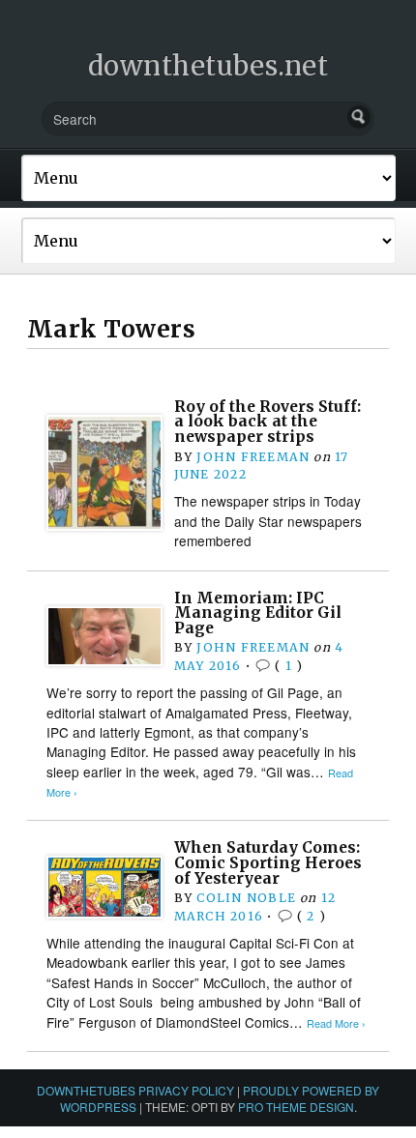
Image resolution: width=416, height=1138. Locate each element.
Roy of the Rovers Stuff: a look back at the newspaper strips (267, 421)
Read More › (336, 1023)
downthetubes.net (208, 65)
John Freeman (253, 457)
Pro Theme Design (296, 1106)
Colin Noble (245, 897)
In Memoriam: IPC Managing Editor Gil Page (258, 613)
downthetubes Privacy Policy (135, 1090)
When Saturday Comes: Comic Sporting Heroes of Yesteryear (268, 862)
